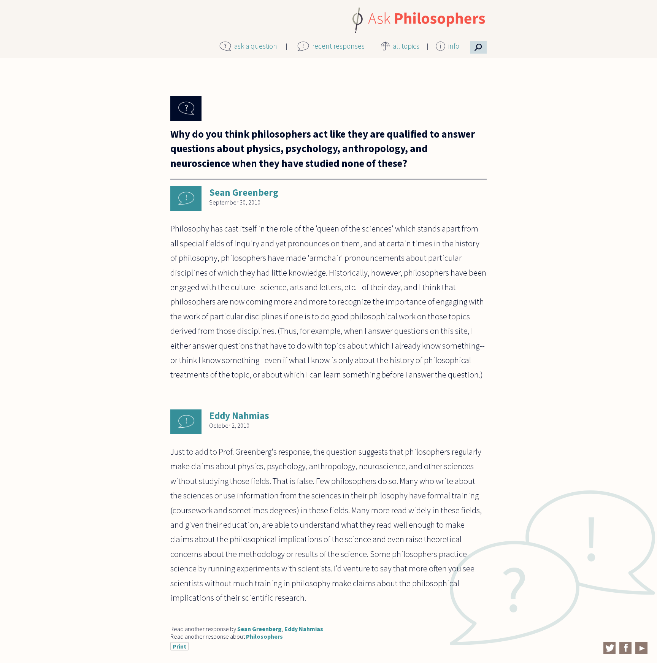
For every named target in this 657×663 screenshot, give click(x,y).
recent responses (338, 46)
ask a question (255, 46)
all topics (406, 46)
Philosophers (264, 636)
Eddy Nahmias (239, 415)
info (453, 46)
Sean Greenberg (243, 192)
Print (179, 646)
